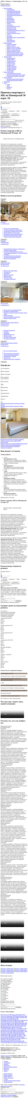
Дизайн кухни (10, 65)
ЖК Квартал (11, 1024)
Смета (8, 84)
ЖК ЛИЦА (19, 1034)
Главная (3, 127)
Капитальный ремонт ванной (14, 55)
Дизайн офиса (10, 59)
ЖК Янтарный (17, 1031)
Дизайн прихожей (11, 66)
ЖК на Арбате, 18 (22, 1038)
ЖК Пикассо (18, 1024)
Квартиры (3, 199)
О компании (7, 1062)
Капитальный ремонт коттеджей (15, 76)
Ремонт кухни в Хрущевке (14, 48)
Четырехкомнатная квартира (14, 15)
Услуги (9, 88)
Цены (8, 86)
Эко (2, 402)
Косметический (11, 22)
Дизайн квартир (11, 58)
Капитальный (10, 20)
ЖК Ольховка (11, 1025)
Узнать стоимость (5, 4)
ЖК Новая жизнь (11, 1017)
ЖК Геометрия (12, 1034)
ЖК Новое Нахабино (6, 1039)
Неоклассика (4, 390)
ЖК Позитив (18, 1021)
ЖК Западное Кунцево (7, 1031)
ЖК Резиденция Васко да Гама (12, 1022)
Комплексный (10, 19)
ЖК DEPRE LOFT (13, 1037)
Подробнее (3, 239)
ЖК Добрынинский (15, 1032)
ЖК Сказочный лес (9, 1021)
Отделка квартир (11, 32)
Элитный (9, 16)
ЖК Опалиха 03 (5, 1014)
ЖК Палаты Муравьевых (16, 1014)
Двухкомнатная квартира (13, 12)
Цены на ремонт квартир (10, 1067)
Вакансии (6, 1069)
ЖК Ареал (11, 1035)
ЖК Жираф (13, 1019)
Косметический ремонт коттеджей (16, 74)
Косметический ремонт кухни (15, 52)
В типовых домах (11, 27)
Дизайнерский (11, 9)
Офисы (3, 200)
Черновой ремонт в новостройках (16, 37)
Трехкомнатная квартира (13, 13)
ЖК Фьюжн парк (22, 1042)
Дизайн (9, 23)
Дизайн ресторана (11, 68)
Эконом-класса (11, 40)
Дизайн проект (8, 56)
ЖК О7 (23, 1031)
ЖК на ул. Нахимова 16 (18, 1028)
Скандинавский (5, 393)
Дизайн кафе (10, 70)
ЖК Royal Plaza (20, 1017)
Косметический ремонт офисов (15, 79)
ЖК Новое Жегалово (20, 1025)
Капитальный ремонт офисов (14, 80)
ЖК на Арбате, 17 (19, 1035)
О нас (5, 83)
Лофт (2, 384)
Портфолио (7, 81)
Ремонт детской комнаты (13, 50)
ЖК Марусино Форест (11, 1042)
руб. (2, 586)
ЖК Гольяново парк (15, 1020)
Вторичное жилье (11, 29)
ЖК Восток (15, 1039)
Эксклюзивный (11, 41)
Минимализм (4, 387)
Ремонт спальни (11, 45)
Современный (4, 396)
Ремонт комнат (8, 43)
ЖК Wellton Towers (12, 1038)
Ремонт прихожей (11, 44)
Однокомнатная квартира (13, 11)
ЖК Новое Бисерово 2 (19, 1016)
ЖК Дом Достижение (16, 1041)
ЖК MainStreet (4, 1027)
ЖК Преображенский (9, 1019)
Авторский (10, 25)
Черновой (9, 36)
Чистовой (9, 38)
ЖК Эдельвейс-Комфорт (11, 1028)
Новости (6, 1064)
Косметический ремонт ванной (15, 54)
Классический (4, 381)
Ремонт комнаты (8, 1075)
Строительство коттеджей (14, 73)
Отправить (15, 124)
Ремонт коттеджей (8, 72)
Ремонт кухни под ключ (13, 47)
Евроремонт (10, 18)
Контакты (9, 87)
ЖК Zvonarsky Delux (14, 1027)
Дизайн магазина (11, 69)
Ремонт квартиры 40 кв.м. (14, 33)
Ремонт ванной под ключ (13, 51)
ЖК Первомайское (20, 1023)
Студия (9, 34)
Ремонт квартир (8, 8)
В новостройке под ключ (13, 26)
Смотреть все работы (6, 447)
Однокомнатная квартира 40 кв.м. (16, 30)
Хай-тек (3, 399)
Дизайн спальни (11, 63)
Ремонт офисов (8, 77)
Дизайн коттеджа (11, 61)
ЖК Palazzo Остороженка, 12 (18, 1030)
